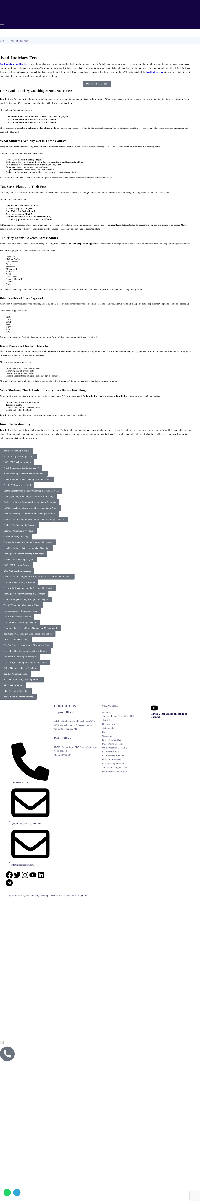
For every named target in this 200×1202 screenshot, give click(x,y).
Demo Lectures (109, 724)
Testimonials (108, 728)
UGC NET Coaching (111, 759)
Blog (104, 732)
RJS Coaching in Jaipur (113, 755)
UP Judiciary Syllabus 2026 (114, 771)
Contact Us (107, 736)
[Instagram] (25, 875)
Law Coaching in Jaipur (113, 763)
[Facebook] (9, 875)
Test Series (107, 720)
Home (3, 41)
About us (106, 712)
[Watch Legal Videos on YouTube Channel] (154, 708)
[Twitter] (17, 875)
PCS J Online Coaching (113, 744)
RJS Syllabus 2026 (110, 752)
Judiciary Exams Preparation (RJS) (118, 716)
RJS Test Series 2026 (111, 740)
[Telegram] (9, 883)
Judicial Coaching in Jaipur (114, 767)
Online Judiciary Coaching (114, 748)
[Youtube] (33, 875)
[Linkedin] (41, 875)
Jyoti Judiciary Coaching (37, 895)
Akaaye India (82, 895)
